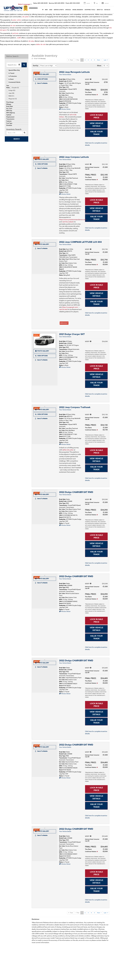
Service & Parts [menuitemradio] (59, 9)
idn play (31, 41)
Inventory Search (13, 129)
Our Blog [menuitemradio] (107, 9)
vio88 (19, 38)
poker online (16, 20)
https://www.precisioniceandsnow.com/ (73, 219)
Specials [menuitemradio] (68, 9)
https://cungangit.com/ (70, 307)
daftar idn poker (67, 450)
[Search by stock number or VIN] (24, 133)
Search (16, 139)
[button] (44, 83)
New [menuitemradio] (46, 9)
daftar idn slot (41, 44)
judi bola (15, 33)
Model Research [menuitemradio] (77, 9)
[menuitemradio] (43, 9)
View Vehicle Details (65, 74)
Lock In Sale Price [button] (96, 116)
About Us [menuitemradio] (100, 9)
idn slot (12, 25)
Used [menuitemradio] (50, 9)
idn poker (25, 17)
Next (99, 60)
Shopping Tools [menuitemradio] (90, 9)
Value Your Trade (96, 133)
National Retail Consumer (92, 83)
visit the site (63, 309)
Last (105, 60)
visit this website (67, 222)
